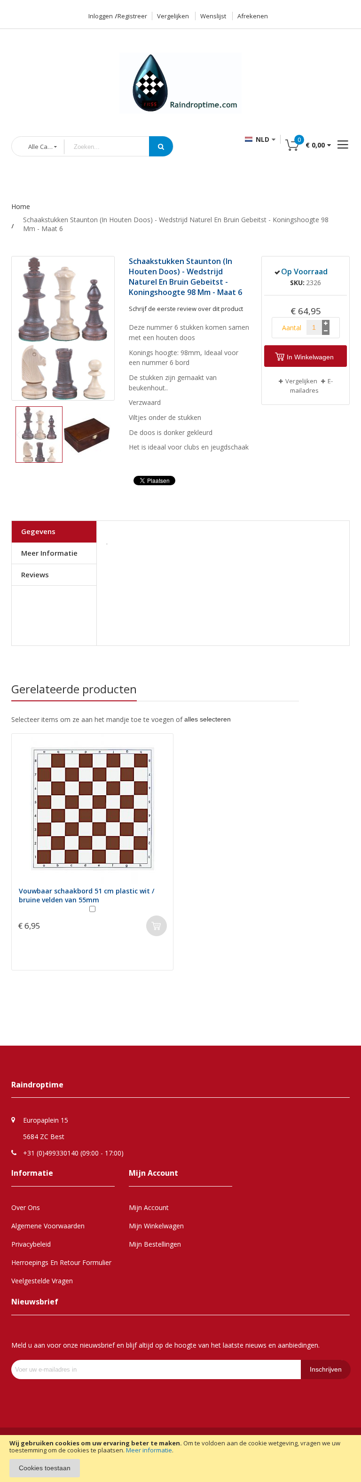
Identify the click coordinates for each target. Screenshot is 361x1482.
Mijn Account (149, 1207)
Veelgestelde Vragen (42, 1280)
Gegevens (38, 531)
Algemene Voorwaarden (48, 1225)
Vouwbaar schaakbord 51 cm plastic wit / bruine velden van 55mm (86, 895)
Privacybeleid (31, 1244)
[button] (86, 434)
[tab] (54, 532)
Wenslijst (213, 16)
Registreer (132, 16)
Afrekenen (252, 16)
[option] (92, 850)
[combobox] (114, 147)
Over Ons (25, 1207)
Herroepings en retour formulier (61, 1262)
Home (20, 206)
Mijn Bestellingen (155, 1244)
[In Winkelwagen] (156, 926)
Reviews (35, 574)
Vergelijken (173, 16)
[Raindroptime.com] (180, 72)
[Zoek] (161, 146)
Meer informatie (149, 1450)
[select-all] (207, 719)
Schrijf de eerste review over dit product (186, 308)
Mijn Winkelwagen (156, 1225)
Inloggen (100, 16)
